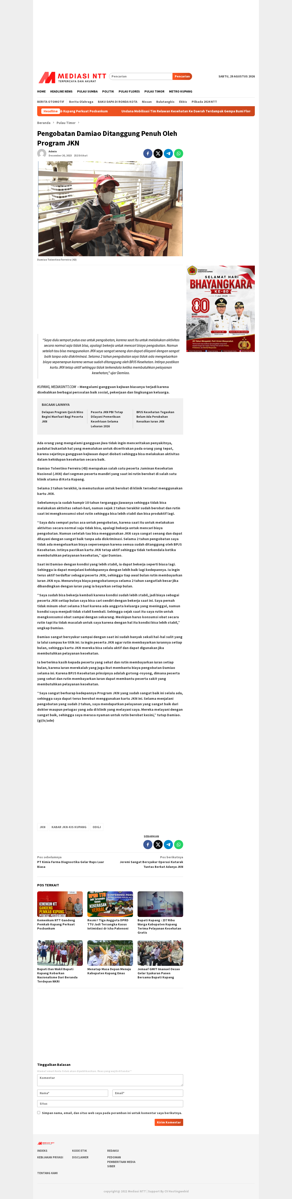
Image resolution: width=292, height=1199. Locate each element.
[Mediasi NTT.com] (73, 76)
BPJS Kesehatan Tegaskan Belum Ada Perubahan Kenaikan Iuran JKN (155, 417)
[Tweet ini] (158, 153)
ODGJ (97, 827)
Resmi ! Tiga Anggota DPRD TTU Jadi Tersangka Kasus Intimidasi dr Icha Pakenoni (107, 924)
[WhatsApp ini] (178, 153)
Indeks (42, 1151)
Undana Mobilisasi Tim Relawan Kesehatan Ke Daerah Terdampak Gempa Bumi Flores (157, 111)
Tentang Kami (47, 1173)
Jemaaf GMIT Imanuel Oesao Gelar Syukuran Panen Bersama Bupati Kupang (159, 973)
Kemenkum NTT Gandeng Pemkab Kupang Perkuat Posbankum (56, 924)
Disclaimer (80, 1157)
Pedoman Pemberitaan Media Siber (121, 1161)
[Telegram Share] (168, 153)
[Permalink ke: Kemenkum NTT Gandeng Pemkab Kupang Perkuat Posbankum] (60, 904)
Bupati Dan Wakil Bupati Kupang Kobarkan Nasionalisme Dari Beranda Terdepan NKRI (57, 975)
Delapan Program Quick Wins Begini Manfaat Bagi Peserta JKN (62, 417)
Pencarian (182, 76)
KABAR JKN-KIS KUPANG (69, 827)
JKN (42, 827)
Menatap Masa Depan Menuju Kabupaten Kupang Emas (109, 971)
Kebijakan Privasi (50, 1157)
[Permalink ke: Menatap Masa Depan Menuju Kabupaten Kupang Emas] (110, 953)
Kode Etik (79, 1151)
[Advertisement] (146, 32)
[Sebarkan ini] (147, 153)
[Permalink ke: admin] (41, 153)
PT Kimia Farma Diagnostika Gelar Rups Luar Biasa (70, 862)
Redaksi (113, 1151)
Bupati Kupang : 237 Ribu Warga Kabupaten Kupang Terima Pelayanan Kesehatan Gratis (159, 926)
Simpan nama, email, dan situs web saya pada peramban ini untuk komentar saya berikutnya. (112, 1113)
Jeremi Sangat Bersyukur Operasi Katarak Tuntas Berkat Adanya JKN (151, 862)
